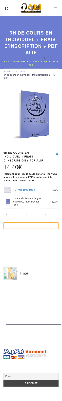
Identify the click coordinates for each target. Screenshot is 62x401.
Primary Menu (56, 8)
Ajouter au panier (28, 225)
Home (6, 71)
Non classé (19, 71)
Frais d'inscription (26, 189)
